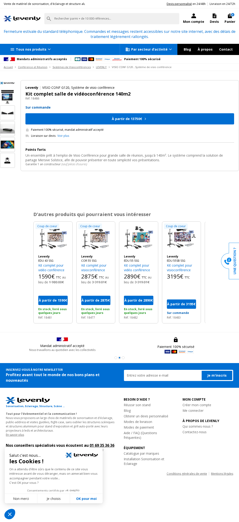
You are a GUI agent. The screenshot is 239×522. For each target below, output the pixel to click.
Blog (187, 49)
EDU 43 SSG (45, 261)
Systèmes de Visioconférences (72, 67)
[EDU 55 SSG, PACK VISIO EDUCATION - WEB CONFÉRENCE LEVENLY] (138, 238)
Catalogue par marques (141, 453)
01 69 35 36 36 (102, 445)
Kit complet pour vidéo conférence (51, 267)
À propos (205, 49)
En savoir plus (15, 435)
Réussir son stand (137, 405)
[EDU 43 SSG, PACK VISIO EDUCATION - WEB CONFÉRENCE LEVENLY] (53, 238)
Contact (226, 49)
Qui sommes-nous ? (198, 426)
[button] (115, 357)
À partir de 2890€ (138, 300)
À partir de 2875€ (95, 300)
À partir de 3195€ (181, 304)
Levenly (44, 256)
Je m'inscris (217, 375)
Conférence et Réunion (32, 67)
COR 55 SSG (89, 261)
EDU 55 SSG (131, 261)
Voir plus (63, 136)
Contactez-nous (195, 432)
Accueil (8, 67)
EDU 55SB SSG (176, 261)
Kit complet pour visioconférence (93, 267)
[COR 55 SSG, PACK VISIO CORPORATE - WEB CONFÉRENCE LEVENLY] (96, 238)
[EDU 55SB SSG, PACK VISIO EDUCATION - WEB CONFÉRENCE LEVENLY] (181, 238)
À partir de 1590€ (53, 300)
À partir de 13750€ (127, 119)
